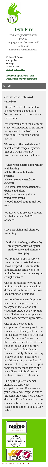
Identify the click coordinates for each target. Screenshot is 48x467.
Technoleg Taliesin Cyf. (21, 463)
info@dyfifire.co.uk (15, 69)
